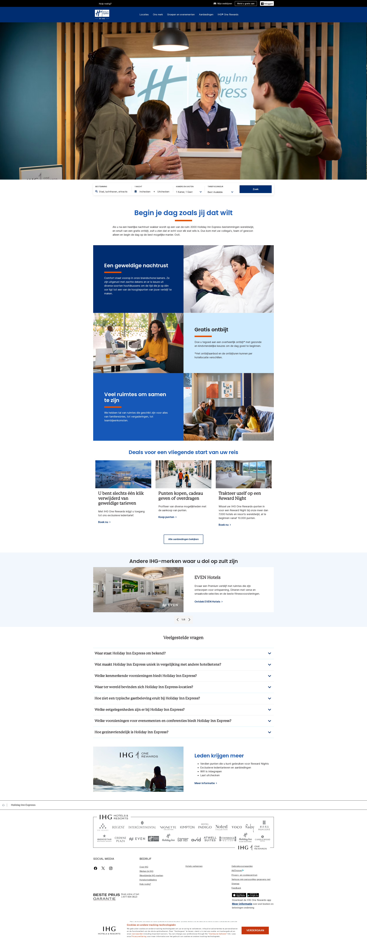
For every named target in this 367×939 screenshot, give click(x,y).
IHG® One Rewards (228, 14)
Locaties (144, 14)
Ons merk (158, 14)
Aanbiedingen (206, 14)
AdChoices (237, 870)
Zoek (255, 189)
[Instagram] (111, 868)
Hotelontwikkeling (148, 880)
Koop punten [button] (166, 517)
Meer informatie (242, 903)
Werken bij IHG (146, 871)
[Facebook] (96, 868)
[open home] (4, 805)
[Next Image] (189, 620)
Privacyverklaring (139, 936)
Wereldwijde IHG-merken (151, 875)
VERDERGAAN (255, 930)
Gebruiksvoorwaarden (242, 866)
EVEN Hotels (207, 578)
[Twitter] (103, 868)
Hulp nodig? (105, 3)
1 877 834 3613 (129, 897)
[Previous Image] (178, 620)
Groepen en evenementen (181, 14)
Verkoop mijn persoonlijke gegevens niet (251, 879)
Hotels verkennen (194, 866)
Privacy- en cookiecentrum (244, 875)
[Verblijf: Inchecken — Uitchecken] (152, 191)
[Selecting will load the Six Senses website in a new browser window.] (102, 826)
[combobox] (113, 191)
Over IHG (143, 867)
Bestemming (101, 186)
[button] (267, 3)
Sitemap (235, 883)
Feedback (236, 888)
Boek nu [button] (103, 522)
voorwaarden (137, 933)
